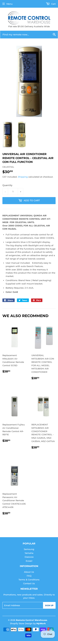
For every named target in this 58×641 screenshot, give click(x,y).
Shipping (23, 176)
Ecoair (29, 561)
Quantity (7, 185)
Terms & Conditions (29, 579)
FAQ (29, 575)
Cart (53, 4)
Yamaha (29, 553)
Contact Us (29, 583)
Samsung (29, 549)
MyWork (41, 623)
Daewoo (29, 557)
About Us (29, 572)
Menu (9, 4)
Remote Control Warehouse (31, 620)
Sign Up (49, 605)
